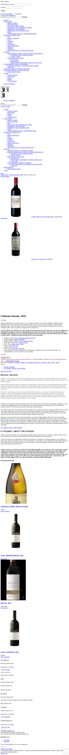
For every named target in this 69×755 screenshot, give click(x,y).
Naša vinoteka (11, 76)
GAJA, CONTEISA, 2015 (10, 652)
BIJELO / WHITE (12, 23)
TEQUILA (10, 47)
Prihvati (3, 753)
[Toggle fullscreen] (4, 746)
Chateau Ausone (23, 342)
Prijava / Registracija (9, 84)
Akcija (6, 170)
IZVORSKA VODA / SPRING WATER (22, 55)
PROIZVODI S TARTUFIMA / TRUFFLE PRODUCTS (26, 62)
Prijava (3, 10)
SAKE (9, 32)
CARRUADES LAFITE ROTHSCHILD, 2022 (44, 216)
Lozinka (3, 7)
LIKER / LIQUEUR (13, 46)
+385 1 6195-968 (5, 717)
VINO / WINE (8, 21)
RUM (9, 40)
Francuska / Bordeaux (19, 339)
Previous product (5, 176)
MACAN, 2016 (6, 603)
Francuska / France (28, 341)
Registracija (12, 15)
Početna (3, 175)
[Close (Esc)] (1, 746)
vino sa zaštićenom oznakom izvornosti (24, 338)
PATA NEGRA (15, 61)
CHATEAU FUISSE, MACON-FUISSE (14, 506)
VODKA (9, 43)
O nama (6, 73)
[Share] (3, 746)
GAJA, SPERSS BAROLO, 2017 (12, 555)
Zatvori (7, 1)
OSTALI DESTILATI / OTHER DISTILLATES (20, 50)
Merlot (22, 344)
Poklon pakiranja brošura (14, 72)
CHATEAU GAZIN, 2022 (38, 259)
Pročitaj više (4, 559)
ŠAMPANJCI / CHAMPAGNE (16, 29)
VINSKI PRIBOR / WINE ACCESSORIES (16, 64)
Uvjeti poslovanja (12, 81)
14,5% (16, 347)
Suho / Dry (15, 345)
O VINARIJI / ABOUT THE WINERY (15, 368)
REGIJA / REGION (9, 367)
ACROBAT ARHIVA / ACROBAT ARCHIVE (17, 68)
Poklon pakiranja (8, 167)
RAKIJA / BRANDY (13, 38)
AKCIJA (6, 20)
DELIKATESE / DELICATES (15, 58)
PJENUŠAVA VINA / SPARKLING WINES (19, 27)
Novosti (9, 79)
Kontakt (9, 78)
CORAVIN (10, 67)
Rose (8, 123)
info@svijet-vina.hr (12, 361)
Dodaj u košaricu (5, 357)
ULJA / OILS (14, 59)
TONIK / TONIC (15, 56)
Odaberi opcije (4, 608)
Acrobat (6, 109)
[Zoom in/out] (6, 746)
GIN (8, 37)
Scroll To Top (4, 749)
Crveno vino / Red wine (17, 348)
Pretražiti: (3, 17)
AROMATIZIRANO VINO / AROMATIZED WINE (21, 33)
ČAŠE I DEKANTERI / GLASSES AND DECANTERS (23, 65)
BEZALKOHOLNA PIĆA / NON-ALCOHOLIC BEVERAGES (25, 53)
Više (6, 753)
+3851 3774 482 (5, 669)
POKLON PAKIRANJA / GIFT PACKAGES (16, 70)
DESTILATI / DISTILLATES (12, 35)
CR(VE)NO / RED (12, 24)
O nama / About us (12, 75)
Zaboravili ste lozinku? (7, 14)
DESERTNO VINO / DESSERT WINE (18, 30)
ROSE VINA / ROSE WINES (15, 26)
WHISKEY (10, 49)
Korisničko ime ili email (7, 4)
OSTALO (6, 52)
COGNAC (10, 41)
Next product (4, 218)
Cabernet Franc (15, 344)
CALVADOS (11, 44)
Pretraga (25, 17)
